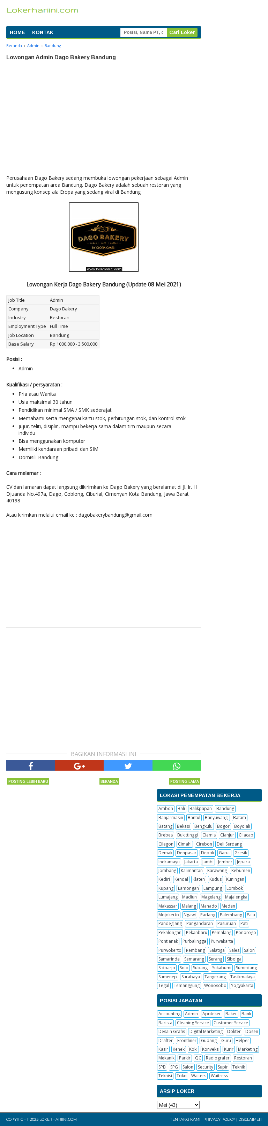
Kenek (179, 1049)
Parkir (185, 1058)
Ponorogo (246, 932)
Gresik (240, 853)
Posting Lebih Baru (28, 781)
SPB (162, 1067)
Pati (244, 923)
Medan (228, 906)
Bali (181, 808)
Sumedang (246, 968)
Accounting (169, 1014)
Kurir (228, 1049)
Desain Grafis (171, 1031)
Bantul (194, 817)
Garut (224, 853)
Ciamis (209, 835)
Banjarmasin (170, 817)
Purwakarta (222, 941)
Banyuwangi (217, 817)
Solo (184, 968)
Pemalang (221, 932)
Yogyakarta (242, 985)
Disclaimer (250, 1119)
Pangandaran (199, 923)
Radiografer (218, 1058)
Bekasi (183, 826)
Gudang (209, 1040)
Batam (239, 817)
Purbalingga (194, 941)
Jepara (243, 862)
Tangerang (215, 977)
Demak (165, 853)
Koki (193, 1049)
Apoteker (211, 1014)
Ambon (165, 808)
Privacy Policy (219, 1119)
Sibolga (234, 959)
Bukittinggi (187, 835)
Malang (189, 906)
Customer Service (231, 1023)
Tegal (163, 985)
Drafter (165, 1040)
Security (205, 1067)
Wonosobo (215, 985)
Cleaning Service (193, 1023)
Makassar (167, 906)
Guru (226, 1040)
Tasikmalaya (242, 977)
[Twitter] (128, 765)
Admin (191, 1014)
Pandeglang (170, 923)
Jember (225, 862)
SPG (174, 1067)
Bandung (225, 808)
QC (198, 1058)
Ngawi (190, 915)
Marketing (248, 1049)
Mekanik (166, 1058)
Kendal (181, 879)
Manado (209, 906)
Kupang (165, 888)
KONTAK (42, 32)
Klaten (199, 879)
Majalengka (236, 897)
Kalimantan (192, 870)
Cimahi (185, 844)
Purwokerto (169, 950)
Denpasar (186, 853)
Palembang (231, 915)
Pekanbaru (196, 932)
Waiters (198, 1076)
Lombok (234, 888)
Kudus (215, 879)
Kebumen (240, 870)
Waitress (219, 1076)
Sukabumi (221, 968)
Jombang (167, 870)
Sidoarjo (166, 968)
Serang (215, 959)
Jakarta (191, 862)
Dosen (251, 1031)
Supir (223, 1067)
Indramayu (169, 862)
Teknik (238, 1067)
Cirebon (204, 844)
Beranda (109, 781)
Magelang (211, 897)
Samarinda (169, 959)
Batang (165, 826)
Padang (207, 915)
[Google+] (79, 765)
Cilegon (165, 844)
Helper (242, 1040)
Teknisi (165, 1076)
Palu (251, 915)
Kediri (164, 879)
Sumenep (167, 977)
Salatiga (217, 950)
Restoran (243, 1058)
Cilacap (246, 835)
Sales (234, 950)
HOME (17, 32)
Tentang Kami (185, 1119)
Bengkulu (203, 826)
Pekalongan (169, 932)
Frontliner (186, 1040)
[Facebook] (30, 765)
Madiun (189, 897)
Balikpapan (200, 808)
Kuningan (235, 879)
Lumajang (168, 897)
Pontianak (168, 941)
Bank (246, 1014)
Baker (231, 1014)
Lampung (212, 888)
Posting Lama (184, 781)
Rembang (195, 950)
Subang (200, 968)
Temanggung (187, 985)
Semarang (194, 959)
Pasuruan (226, 923)
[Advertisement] (103, 118)
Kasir (163, 1049)
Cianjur (227, 835)
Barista (165, 1023)
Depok (207, 853)
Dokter (234, 1031)
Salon (249, 950)
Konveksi (210, 1049)
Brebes (165, 835)
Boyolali (242, 826)
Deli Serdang (229, 844)
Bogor (223, 826)
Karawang (217, 870)
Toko (182, 1076)
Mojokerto (168, 915)
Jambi (208, 862)
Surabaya (190, 977)
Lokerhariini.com (58, 1119)
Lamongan (188, 888)
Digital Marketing (206, 1031)
